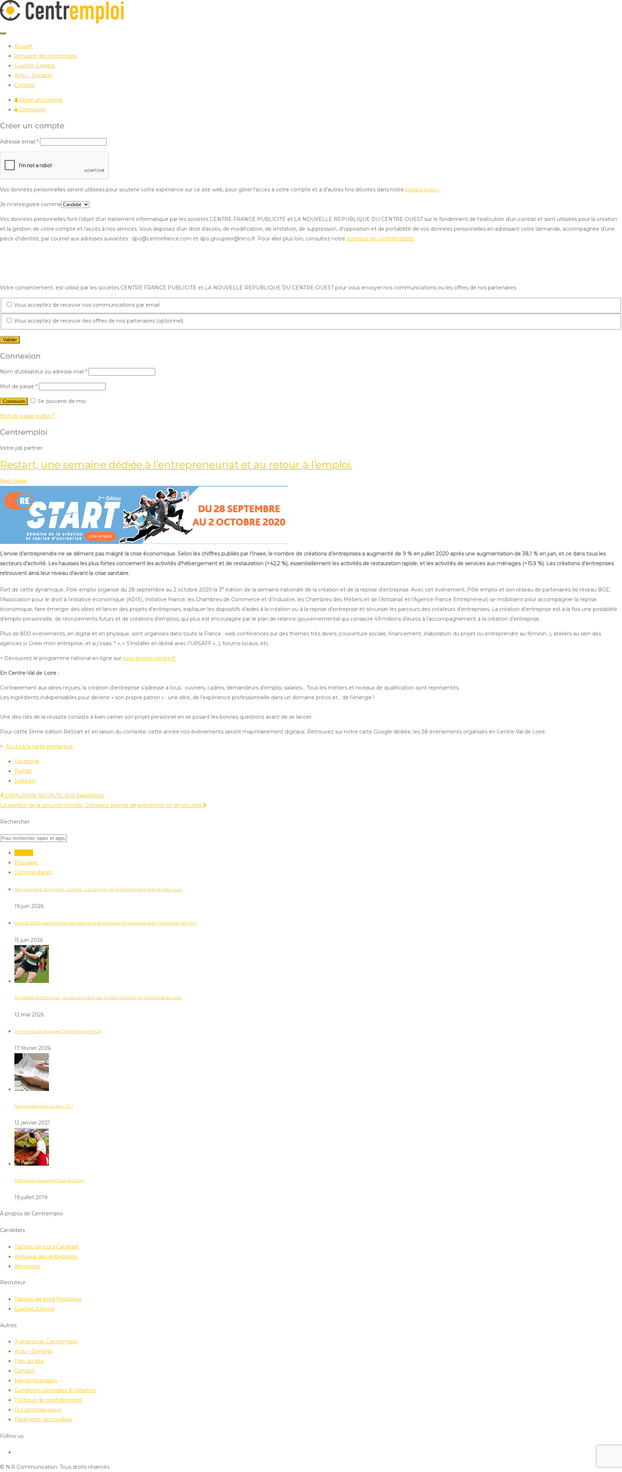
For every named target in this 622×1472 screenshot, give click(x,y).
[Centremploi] (62, 21)
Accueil (23, 46)
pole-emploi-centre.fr (149, 658)
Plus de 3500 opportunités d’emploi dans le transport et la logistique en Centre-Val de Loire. (105, 923)
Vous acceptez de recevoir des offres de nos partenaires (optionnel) (98, 321)
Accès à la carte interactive (38, 746)
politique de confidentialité (380, 238)
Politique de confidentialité (48, 1400)
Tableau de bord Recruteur (48, 1299)
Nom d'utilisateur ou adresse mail (43, 371)
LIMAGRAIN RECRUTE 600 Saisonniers (54, 795)
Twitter (23, 771)
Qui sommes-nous (37, 1409)
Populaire (26, 862)
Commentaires (33, 872)
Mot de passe (18, 386)
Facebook (26, 761)
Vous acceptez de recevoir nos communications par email (86, 305)
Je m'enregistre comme (30, 204)
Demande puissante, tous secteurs (49, 1180)
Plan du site (29, 1361)
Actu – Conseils (33, 75)
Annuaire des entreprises (45, 56)
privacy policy (422, 189)
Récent (23, 853)
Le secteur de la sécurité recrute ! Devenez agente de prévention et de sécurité (101, 805)
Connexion (32, 109)
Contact (24, 85)
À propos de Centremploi (45, 1341)
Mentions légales (35, 1380)
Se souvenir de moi (61, 401)
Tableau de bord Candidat (46, 1246)
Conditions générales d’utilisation (55, 1390)
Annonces (27, 1266)
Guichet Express (34, 65)
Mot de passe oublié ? (27, 416)
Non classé (13, 481)
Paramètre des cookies (43, 1419)
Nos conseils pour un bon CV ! (43, 1106)
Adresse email (19, 141)
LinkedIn (25, 780)
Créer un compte (40, 100)
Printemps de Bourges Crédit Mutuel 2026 (57, 1031)
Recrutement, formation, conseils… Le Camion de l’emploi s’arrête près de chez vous (98, 889)
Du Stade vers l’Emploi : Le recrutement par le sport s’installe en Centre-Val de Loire (97, 997)
